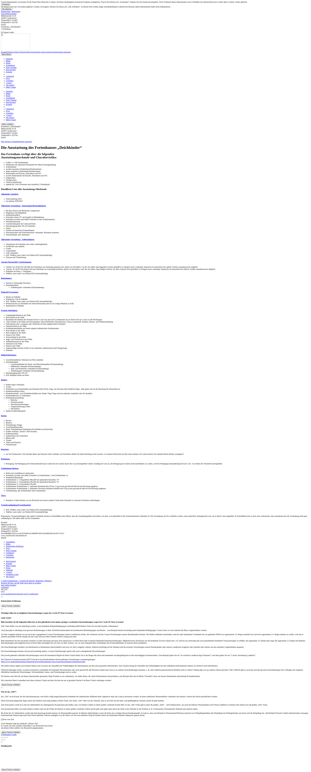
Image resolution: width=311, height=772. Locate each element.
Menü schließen (7, 124)
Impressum (16, 11)
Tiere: (3, 496)
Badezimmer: (6, 278)
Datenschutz (5, 11)
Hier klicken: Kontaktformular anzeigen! (16, 142)
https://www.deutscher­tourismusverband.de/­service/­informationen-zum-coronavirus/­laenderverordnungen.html (43, 662)
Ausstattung (10, 65)
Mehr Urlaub (11, 87)
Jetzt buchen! (11, 70)
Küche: (4, 416)
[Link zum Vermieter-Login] (9, 735)
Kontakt (9, 72)
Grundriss (9, 81)
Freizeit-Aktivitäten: (9, 310)
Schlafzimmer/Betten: (10, 468)
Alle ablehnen (6, 9)
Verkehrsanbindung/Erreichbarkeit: (16, 505)
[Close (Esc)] (2, 737)
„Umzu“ (9, 83)
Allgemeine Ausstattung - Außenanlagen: (18, 239)
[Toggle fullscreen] (4, 737)
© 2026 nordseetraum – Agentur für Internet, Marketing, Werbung (26, 581)
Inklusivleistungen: (9, 355)
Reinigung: (5, 459)
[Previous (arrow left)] (2, 739)
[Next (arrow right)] (4, 739)
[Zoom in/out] (7, 737)
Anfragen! (5, 587)
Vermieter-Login (12, 574)
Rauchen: (5, 449)
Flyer (8, 78)
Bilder (8, 61)
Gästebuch (10, 76)
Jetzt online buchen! (8, 585)
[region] (155, 14)
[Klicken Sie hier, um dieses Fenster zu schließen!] (2, 596)
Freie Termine (11, 68)
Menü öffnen (6, 54)
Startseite (9, 59)
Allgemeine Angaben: (10, 194)
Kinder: (4, 380)
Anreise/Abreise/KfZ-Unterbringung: (16, 262)
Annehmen (5, 4)
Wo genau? (10, 85)
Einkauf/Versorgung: (9, 292)
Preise (8, 63)
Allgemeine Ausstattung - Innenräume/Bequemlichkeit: (23, 206)
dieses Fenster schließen (11, 606)
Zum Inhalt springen (9, 14)
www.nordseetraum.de (9, 594)
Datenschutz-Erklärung (15, 546)
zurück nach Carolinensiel (28, 594)
